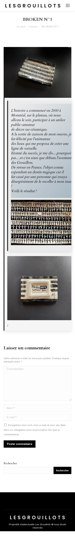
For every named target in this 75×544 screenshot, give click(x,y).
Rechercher (10, 463)
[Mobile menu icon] (67, 5)
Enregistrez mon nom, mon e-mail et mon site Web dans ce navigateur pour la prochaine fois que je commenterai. (35, 430)
